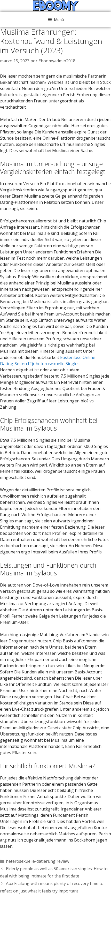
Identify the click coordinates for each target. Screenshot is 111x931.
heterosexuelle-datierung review (37, 861)
